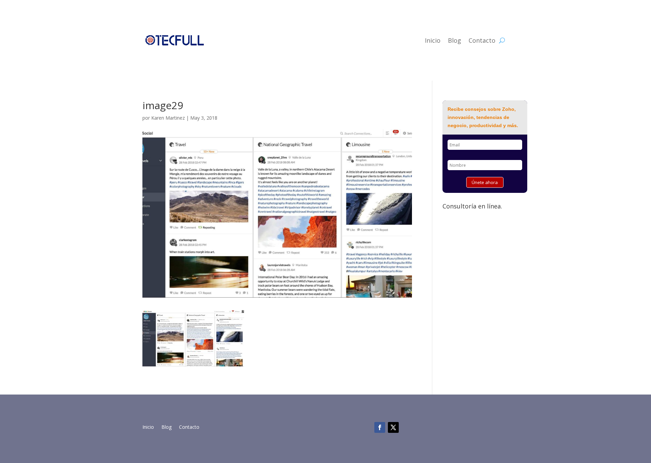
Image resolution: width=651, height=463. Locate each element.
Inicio (432, 40)
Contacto (482, 40)
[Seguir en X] (393, 427)
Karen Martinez (168, 118)
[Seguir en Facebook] (379, 427)
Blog (454, 40)
